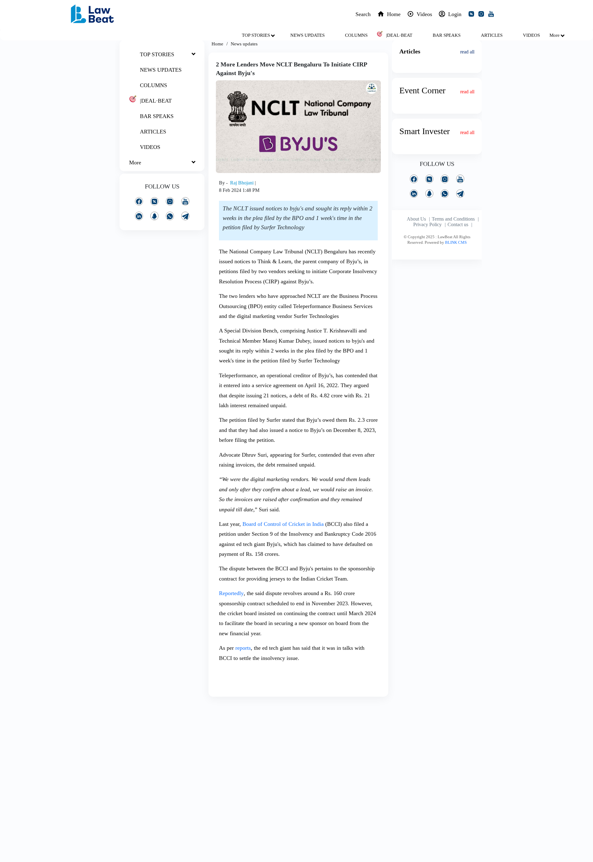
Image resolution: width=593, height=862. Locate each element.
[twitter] (472, 14)
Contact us (458, 224)
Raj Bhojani (242, 182)
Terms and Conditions (453, 219)
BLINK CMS (456, 242)
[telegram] (185, 216)
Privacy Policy (427, 224)
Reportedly (231, 593)
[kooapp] (154, 216)
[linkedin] (139, 216)
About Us (416, 219)
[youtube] (492, 14)
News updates (244, 43)
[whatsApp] (170, 216)
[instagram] (482, 14)
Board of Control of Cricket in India (283, 524)
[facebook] (139, 201)
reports (243, 648)
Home (217, 43)
